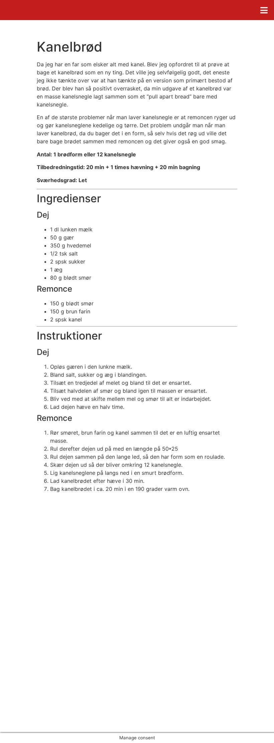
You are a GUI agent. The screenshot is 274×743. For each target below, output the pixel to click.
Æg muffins (27, 633)
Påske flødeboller (35, 642)
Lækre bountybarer (37, 658)
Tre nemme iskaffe (36, 666)
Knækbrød (26, 650)
